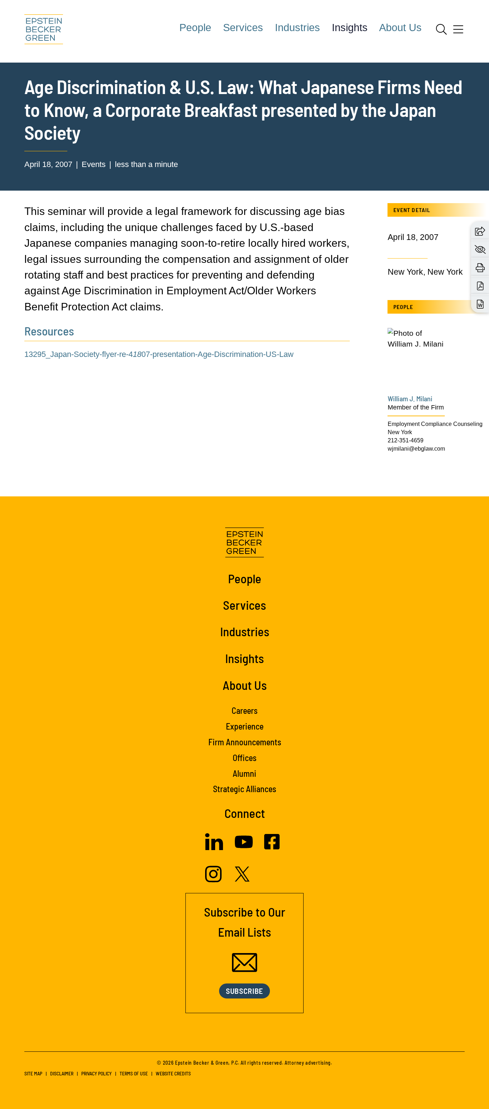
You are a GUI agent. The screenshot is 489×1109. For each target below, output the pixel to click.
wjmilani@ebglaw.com (416, 448)
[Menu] (458, 32)
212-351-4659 (405, 440)
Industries (297, 27)
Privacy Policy (96, 1073)
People (195, 27)
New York (400, 432)
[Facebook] (272, 847)
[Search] (441, 29)
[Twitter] (242, 879)
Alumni (244, 773)
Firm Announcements (244, 742)
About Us (400, 27)
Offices (244, 757)
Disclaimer (61, 1073)
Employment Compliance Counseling (435, 424)
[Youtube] (244, 848)
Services (243, 27)
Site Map (33, 1073)
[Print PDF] (480, 285)
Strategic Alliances (244, 789)
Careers (244, 710)
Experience (244, 726)
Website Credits (173, 1073)
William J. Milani (410, 398)
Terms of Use (134, 1073)
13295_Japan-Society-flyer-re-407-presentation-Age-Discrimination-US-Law (159, 354)
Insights (350, 27)
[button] (480, 230)
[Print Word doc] (480, 304)
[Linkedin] (214, 847)
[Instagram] (214, 879)
